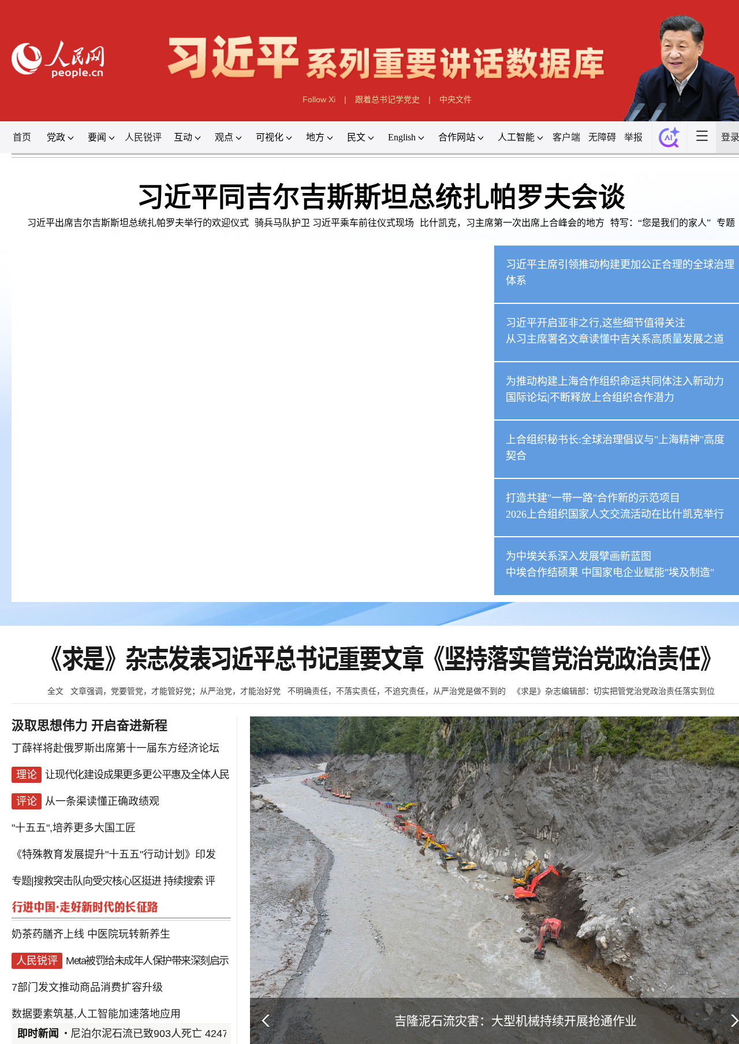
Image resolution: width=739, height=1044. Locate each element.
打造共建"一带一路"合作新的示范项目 (593, 498)
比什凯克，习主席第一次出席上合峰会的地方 (512, 223)
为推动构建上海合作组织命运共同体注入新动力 (615, 381)
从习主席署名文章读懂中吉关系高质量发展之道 (615, 339)
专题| (22, 881)
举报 (633, 137)
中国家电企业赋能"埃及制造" (647, 572)
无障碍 (602, 137)
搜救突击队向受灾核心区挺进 (97, 881)
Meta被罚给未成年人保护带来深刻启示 (147, 961)
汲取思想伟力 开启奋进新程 (89, 725)
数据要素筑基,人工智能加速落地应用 (96, 1014)
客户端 (566, 137)
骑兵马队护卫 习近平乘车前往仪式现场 (334, 223)
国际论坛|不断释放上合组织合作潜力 (590, 397)
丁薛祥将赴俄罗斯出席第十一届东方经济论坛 (115, 748)
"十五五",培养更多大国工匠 (74, 828)
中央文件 (455, 99)
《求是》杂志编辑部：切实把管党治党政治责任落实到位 (614, 691)
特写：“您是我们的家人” (660, 223)
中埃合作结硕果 (542, 572)
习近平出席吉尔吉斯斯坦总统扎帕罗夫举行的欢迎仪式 (138, 223)
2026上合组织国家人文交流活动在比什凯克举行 (615, 514)
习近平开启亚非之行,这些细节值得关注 (595, 323)
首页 (22, 137)
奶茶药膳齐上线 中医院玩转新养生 (91, 934)
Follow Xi (319, 99)
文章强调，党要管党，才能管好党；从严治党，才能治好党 (175, 691)
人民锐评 (143, 137)
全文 (55, 691)
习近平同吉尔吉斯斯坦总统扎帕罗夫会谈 (381, 197)
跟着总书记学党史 (387, 99)
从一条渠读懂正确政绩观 (102, 801)
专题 (725, 223)
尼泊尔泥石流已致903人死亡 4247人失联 (164, 1033)
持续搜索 (183, 881)
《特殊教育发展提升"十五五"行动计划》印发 (114, 854)
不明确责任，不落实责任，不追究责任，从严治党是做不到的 (397, 691)
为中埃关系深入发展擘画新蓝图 (578, 556)
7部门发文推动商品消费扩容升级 (87, 987)
